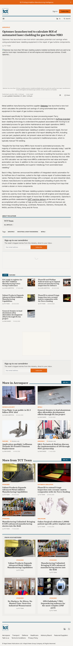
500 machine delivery (37, 199)
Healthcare (41, 518)
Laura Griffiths (9, 288)
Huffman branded (63, 119)
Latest (5, 275)
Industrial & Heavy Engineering (27, 232)
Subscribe (39, 247)
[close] (70, 2)
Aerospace (6, 27)
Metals (43, 232)
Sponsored (6, 484)
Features (5, 441)
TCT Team (7, 46)
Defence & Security (8, 407)
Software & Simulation (45, 484)
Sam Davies (7, 321)
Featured (12, 275)
